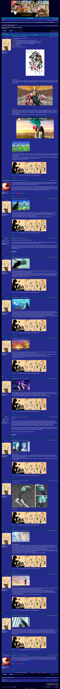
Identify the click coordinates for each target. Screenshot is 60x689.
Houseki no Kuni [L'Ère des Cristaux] (11, 27)
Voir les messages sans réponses (6, 24)
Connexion (3, 19)
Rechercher (56, 19)
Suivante (57, 674)
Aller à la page (52, 674)
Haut (2, 178)
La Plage (9, 25)
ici (18, 509)
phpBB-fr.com (32, 688)
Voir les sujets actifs (14, 24)
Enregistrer (52, 22)
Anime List (19, 174)
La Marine (6, 28)
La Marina (12, 25)
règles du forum (16, 175)
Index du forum (4, 25)
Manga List (14, 174)
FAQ (53, 19)
